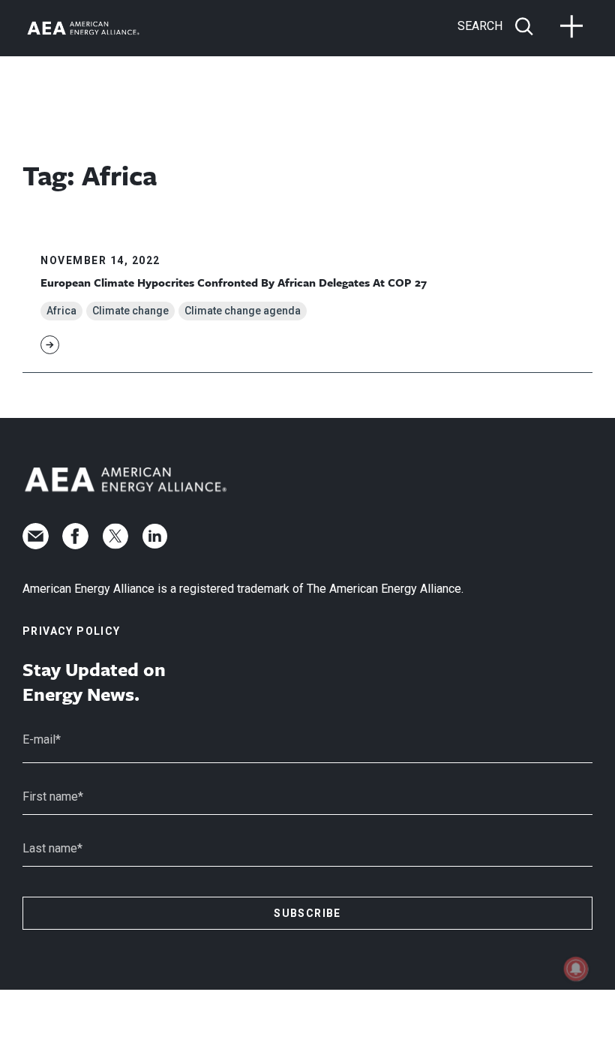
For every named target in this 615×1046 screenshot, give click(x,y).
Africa (61, 311)
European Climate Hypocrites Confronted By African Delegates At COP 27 (233, 282)
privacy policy (71, 631)
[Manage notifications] (576, 969)
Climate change (130, 311)
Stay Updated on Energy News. (94, 681)
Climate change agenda (242, 311)
